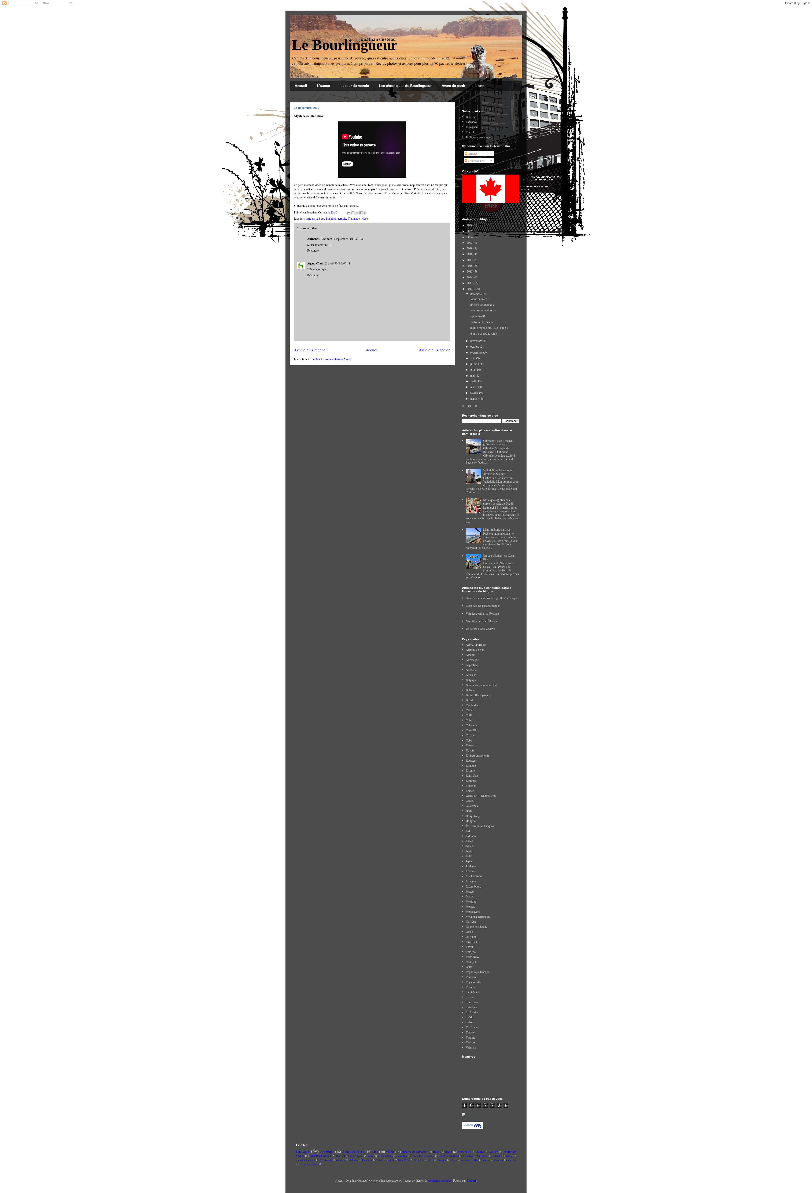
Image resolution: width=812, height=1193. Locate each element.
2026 (470, 225)
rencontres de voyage (423, 1156)
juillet (474, 364)
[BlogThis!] (353, 213)
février (474, 393)
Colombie (471, 725)
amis (370, 1156)
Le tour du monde (354, 86)
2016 (470, 266)
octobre (475, 346)
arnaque (442, 1160)
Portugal (471, 962)
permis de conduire (309, 1163)
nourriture (402, 1156)
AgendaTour (315, 263)
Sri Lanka (472, 1012)
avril (473, 381)
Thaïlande (354, 218)
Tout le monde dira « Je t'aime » (488, 328)
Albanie (470, 655)
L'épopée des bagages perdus (483, 606)
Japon (469, 861)
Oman (469, 932)
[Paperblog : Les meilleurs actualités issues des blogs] (472, 1128)
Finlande (471, 786)
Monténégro (473, 912)
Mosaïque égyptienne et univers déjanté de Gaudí (498, 501)
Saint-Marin (473, 992)
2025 (470, 231)
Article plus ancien (434, 350)
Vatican (470, 1042)
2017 (470, 260)
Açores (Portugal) (476, 645)
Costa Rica (472, 730)
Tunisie (470, 1032)
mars (473, 387)
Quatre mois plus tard (482, 322)
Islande (470, 846)
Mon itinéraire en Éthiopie (482, 621)
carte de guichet (469, 1160)
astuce (480, 1152)
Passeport (418, 1160)
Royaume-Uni (474, 982)
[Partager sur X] (357, 213)
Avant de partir (453, 86)
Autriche (471, 675)
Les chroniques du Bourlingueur (405, 86)
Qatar (469, 967)
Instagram (472, 127)
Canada (470, 710)
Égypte (470, 750)
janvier (474, 398)
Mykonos (468, 1156)
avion (454, 1160)
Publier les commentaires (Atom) (331, 359)
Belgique (471, 680)
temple (342, 218)
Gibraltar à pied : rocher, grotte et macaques (498, 442)
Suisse (469, 1022)
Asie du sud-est (315, 218)
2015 (470, 271)
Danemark (472, 745)
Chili (469, 715)
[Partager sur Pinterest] (365, 213)
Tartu (431, 1160)
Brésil (469, 700)
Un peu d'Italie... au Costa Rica (498, 557)
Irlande (470, 841)
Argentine (472, 665)
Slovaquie (472, 1007)
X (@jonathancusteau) (479, 137)
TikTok (470, 132)
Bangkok (331, 218)
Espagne (471, 766)
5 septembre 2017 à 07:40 (348, 239)
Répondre (313, 250)
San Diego (482, 1156)
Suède (469, 1017)
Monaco (470, 906)
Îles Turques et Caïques (480, 826)
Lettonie (471, 871)
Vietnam (471, 1047)
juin (473, 369)
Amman (340, 1160)
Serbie (469, 997)
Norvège (471, 921)
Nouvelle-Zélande (476, 927)
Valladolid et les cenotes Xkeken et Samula (497, 472)
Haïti (469, 811)
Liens (479, 86)
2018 (470, 254)
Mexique (471, 901)
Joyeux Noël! (477, 316)
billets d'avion (385, 1156)
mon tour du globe (305, 1160)
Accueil (301, 86)
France (470, 791)
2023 (470, 243)
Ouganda (471, 937)
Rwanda (470, 987)
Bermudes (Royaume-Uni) (481, 685)
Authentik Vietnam (319, 239)
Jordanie (471, 866)
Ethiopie (471, 781)
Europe (303, 1151)
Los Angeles (356, 1156)
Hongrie (471, 821)
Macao (470, 891)
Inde (468, 831)
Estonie (470, 770)
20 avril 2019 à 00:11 (337, 263)
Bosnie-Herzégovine (478, 695)
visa (375, 1151)
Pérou (469, 947)
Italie (469, 856)
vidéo (364, 218)
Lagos (380, 1160)
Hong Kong (473, 816)
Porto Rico (472, 957)
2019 (470, 248)
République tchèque (477, 972)
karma (509, 1156)
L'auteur (323, 86)
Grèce (469, 801)
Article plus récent (309, 350)
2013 (470, 283)
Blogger (471, 1180)
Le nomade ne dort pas (483, 310)
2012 (470, 289)
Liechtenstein (474, 876)
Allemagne (472, 660)
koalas (486, 1160)
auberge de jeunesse (414, 1152)
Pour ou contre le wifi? (483, 334)
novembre (476, 341)
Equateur (471, 760)
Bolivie (470, 690)
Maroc (469, 896)
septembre (476, 352)
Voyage (493, 1152)
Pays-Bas (471, 942)
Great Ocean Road (449, 1156)
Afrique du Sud (475, 650)
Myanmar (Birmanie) (478, 917)
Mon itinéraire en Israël (497, 529)
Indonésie (471, 836)
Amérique (327, 1151)
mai (473, 375)
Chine (469, 720)
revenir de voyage (320, 1156)
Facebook (471, 122)
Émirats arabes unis (477, 755)
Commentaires (476, 161)
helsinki (497, 1156)
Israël (469, 851)
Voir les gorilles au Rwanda (482, 613)
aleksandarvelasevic (439, 1180)
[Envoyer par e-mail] (349, 213)
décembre (476, 294)
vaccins (512, 1160)
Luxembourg (473, 886)
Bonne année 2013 (480, 299)
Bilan (436, 1152)
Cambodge (472, 705)
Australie (471, 670)
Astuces (353, 1160)
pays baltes (326, 1160)
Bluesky (470, 117)
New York (403, 1160)
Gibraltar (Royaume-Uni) (481, 796)
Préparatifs (464, 1152)
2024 (470, 237)
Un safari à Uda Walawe (480, 629)
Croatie (470, 735)
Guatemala (472, 806)
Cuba (469, 740)
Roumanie (472, 977)
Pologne (471, 952)
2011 (470, 406)
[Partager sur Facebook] (361, 213)
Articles (472, 153)
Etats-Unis (472, 775)
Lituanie (471, 881)
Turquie (470, 1037)
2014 (470, 277)
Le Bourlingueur (345, 45)
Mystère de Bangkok (481, 305)
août (473, 358)
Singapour (472, 1002)
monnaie (498, 1160)
